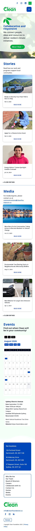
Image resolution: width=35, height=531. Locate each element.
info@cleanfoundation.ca (13, 511)
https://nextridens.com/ (20, 424)
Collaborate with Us (13, 486)
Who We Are (10, 476)
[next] (9, 337)
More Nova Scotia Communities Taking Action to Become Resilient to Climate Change (17, 228)
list (19, 344)
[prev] (5, 337)
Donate (7, 520)
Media (8, 492)
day (15, 344)
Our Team (9, 479)
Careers (8, 483)
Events (8, 495)
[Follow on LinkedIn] (13, 514)
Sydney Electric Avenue (14, 402)
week (11, 344)
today (13, 337)
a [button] (29, 9)
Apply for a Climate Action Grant (15, 133)
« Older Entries (9, 182)
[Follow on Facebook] (5, 514)
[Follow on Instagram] (9, 514)
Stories (8, 490)
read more (17, 104)
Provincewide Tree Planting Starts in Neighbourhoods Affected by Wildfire (17, 265)
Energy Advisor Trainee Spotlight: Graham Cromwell (15, 168)
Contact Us (10, 488)
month (6, 344)
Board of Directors (12, 481)
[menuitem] (17, 3)
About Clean (16, 47)
